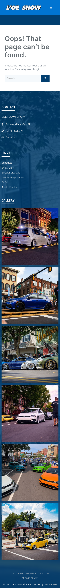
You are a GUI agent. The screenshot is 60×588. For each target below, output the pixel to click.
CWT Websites (50, 584)
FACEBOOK (31, 574)
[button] (30, 236)
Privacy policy (30, 578)
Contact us (11, 137)
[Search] (45, 78)
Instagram (17, 574)
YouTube (44, 574)
